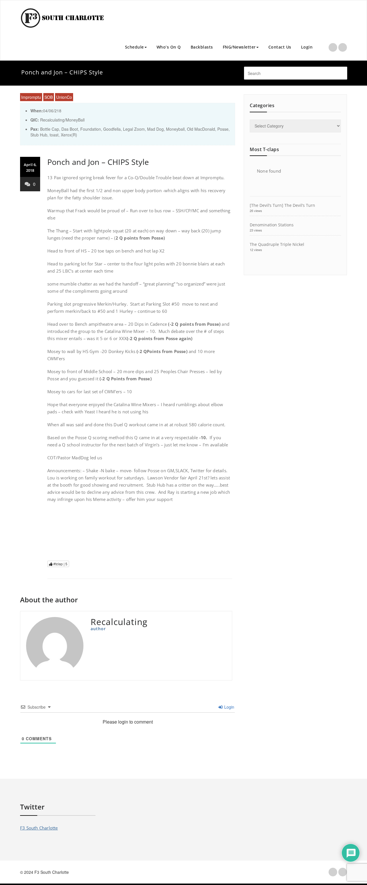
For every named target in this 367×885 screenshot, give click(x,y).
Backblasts (202, 47)
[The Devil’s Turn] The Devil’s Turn (282, 205)
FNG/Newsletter (239, 47)
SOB (48, 97)
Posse (223, 129)
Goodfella (112, 129)
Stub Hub (38, 135)
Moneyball (175, 129)
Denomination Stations (272, 224)
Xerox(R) (69, 135)
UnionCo (64, 97)
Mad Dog (155, 129)
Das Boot (69, 129)
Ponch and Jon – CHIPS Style (98, 162)
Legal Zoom (134, 129)
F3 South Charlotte (39, 828)
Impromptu (31, 97)
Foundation (90, 129)
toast (54, 135)
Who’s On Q (169, 47)
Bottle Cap (49, 129)
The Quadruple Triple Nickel (277, 244)
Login (307, 47)
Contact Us (279, 47)
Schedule (134, 47)
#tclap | (59, 563)
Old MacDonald (201, 129)
